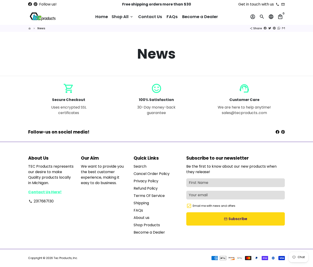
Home (101, 16)
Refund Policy (146, 188)
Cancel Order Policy (152, 173)
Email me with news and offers (214, 206)
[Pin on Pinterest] (274, 28)
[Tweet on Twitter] (269, 28)
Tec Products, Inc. (66, 258)
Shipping (141, 203)
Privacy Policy (146, 181)
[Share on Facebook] (265, 28)
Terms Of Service (149, 195)
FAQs (172, 16)
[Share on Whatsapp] (278, 28)
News (41, 28)
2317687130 (41, 201)
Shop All (123, 16)
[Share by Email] (283, 28)
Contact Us (150, 16)
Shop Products (147, 225)
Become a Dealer (200, 16)
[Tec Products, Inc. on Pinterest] (35, 4)
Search (140, 166)
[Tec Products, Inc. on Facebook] (30, 4)
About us (141, 217)
